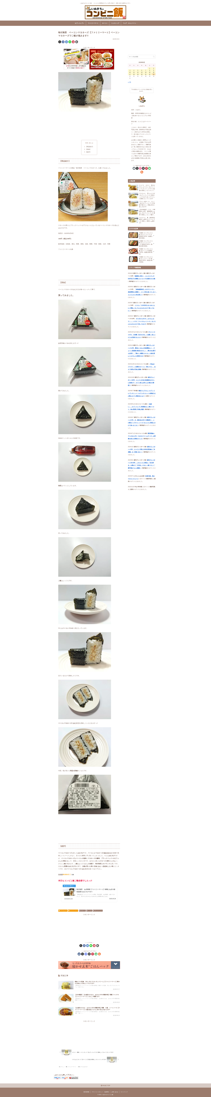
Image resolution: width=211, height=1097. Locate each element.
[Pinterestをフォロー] (92, 954)
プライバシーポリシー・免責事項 (100, 1092)
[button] (76, 41)
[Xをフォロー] (82, 954)
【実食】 (88, 149)
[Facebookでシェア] (63, 41)
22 (149, 74)
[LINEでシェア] (69, 41)
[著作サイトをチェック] (79, 954)
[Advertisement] (89, 125)
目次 (86, 143)
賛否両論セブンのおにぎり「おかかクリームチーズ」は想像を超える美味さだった (142, 436)
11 (133, 72)
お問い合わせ (114, 1092)
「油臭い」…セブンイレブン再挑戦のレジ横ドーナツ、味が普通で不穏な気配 (141, 406)
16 (153, 72)
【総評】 (88, 152)
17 (129, 74)
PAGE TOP (106, 1085)
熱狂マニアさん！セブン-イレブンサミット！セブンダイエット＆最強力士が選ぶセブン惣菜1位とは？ (142, 393)
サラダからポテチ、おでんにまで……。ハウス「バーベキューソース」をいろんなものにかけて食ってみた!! (142, 321)
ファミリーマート (74, 910)
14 (145, 72)
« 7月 (129, 82)
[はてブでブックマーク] (66, 41)
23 (153, 74)
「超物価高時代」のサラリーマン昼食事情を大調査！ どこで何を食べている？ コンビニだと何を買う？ (142, 292)
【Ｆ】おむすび (63, 910)
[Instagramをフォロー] (85, 954)
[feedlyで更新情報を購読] (96, 954)
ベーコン (90, 910)
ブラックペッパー (98, 910)
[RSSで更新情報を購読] (99, 954)
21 (145, 74)
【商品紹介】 (90, 146)
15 (149, 72)
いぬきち (142, 106)
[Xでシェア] (59, 41)
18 (133, 74)
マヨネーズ (83, 910)
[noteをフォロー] (89, 954)
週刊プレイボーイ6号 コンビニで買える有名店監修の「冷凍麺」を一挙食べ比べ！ (141, 449)
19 (137, 74)
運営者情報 (86, 1092)
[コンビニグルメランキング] (73, 1077)
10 (129, 72)
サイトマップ (124, 1092)
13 (141, 72)
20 (141, 74)
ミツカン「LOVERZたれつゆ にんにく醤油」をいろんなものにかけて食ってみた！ (141, 308)
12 (137, 72)
